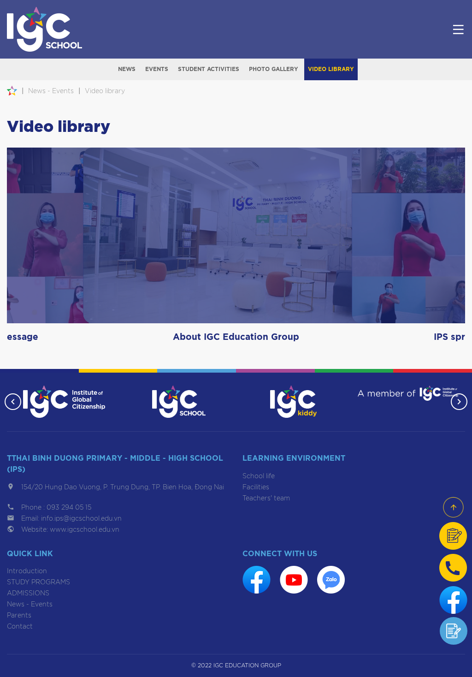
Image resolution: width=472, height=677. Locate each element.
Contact (20, 627)
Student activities (208, 69)
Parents (19, 615)
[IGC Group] (64, 401)
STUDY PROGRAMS (38, 582)
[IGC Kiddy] (293, 401)
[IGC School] (179, 401)
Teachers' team (266, 498)
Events (156, 69)
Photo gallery (273, 69)
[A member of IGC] (408, 393)
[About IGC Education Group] (236, 235)
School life (258, 476)
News (127, 69)
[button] (13, 401)
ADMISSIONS (28, 593)
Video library (331, 69)
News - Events (30, 604)
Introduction (27, 571)
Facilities (255, 487)
